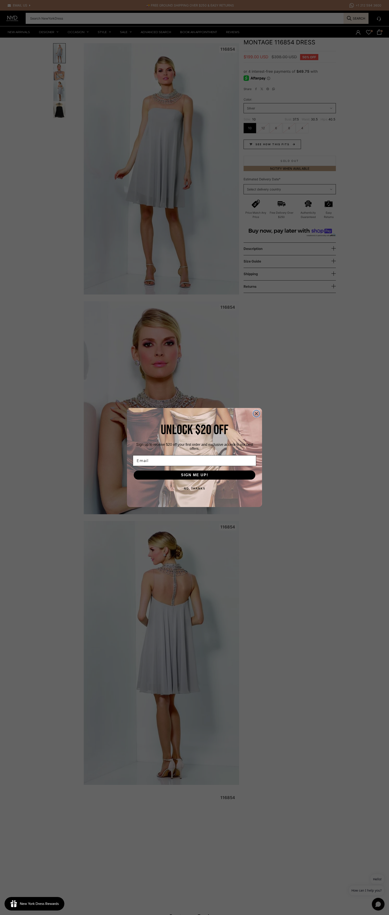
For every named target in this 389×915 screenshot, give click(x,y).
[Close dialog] (256, 413)
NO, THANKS (194, 488)
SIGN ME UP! (194, 475)
